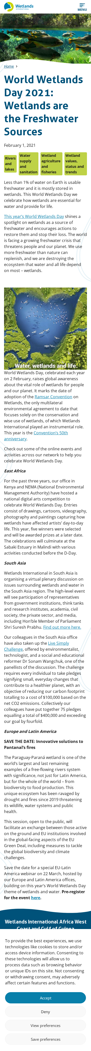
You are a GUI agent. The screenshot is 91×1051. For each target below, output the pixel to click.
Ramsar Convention (53, 397)
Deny (45, 1011)
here (35, 897)
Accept (45, 997)
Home (9, 66)
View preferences (45, 1025)
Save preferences (45, 1039)
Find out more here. (62, 627)
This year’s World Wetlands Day (34, 216)
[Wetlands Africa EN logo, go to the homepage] (18, 7)
